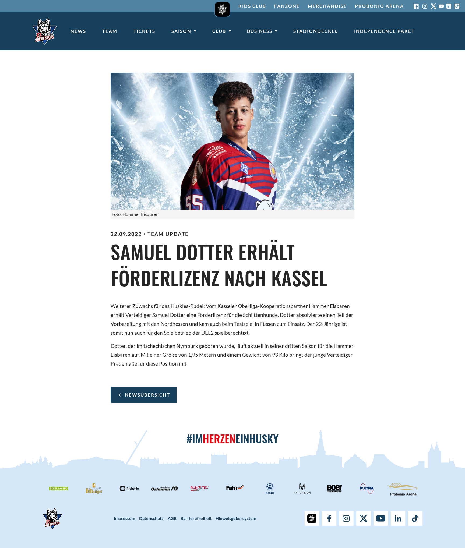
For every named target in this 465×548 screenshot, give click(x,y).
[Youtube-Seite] (441, 6)
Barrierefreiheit (196, 518)
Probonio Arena (379, 6)
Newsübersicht (147, 395)
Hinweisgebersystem (236, 518)
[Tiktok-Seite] (457, 6)
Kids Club (252, 6)
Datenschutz (151, 518)
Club (219, 31)
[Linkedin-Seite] (449, 6)
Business (259, 31)
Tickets (144, 31)
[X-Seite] (433, 6)
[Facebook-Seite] (416, 6)
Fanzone (287, 6)
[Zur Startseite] (44, 31)
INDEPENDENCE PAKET (384, 31)
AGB (172, 518)
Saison (181, 31)
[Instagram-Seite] (425, 6)
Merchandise (327, 6)
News (78, 31)
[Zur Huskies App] (222, 6)
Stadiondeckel (315, 31)
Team (109, 31)
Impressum (124, 518)
